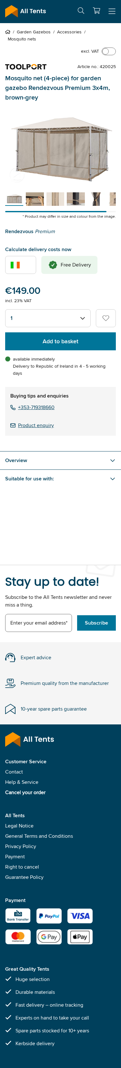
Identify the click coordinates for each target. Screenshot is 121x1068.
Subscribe (96, 622)
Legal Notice (19, 825)
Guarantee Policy (24, 877)
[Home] (9, 31)
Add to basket (60, 341)
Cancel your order (25, 792)
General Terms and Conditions (39, 836)
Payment (15, 856)
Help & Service (21, 782)
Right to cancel (22, 867)
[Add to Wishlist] (106, 318)
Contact (14, 771)
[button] (96, 10)
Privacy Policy (20, 846)
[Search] (81, 11)
